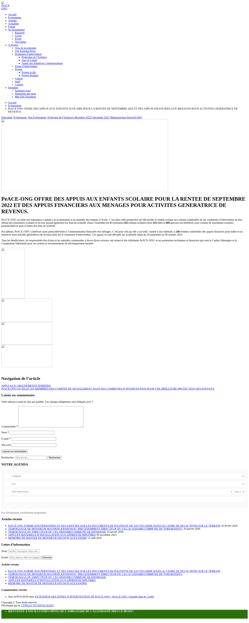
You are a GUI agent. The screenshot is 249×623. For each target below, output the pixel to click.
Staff (17, 81)
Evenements (14, 17)
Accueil (12, 14)
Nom (5, 432)
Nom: (4, 551)
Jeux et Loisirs (29, 60)
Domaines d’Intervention (28, 54)
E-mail (6, 438)
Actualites (13, 23)
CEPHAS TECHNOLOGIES (37, 605)
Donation (13, 87)
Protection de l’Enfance (34, 57)
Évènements (20, 117)
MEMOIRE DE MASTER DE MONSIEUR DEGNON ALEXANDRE (47, 537)
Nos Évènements (37, 117)
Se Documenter (16, 29)
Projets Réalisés (30, 75)
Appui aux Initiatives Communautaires (42, 63)
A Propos (13, 45)
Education (6, 117)
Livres (18, 35)
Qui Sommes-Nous (25, 51)
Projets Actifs (29, 72)
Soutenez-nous (23, 90)
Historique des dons (25, 93)
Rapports (20, 32)
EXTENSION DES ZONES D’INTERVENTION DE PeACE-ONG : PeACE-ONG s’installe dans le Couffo (94, 596)
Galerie (19, 78)
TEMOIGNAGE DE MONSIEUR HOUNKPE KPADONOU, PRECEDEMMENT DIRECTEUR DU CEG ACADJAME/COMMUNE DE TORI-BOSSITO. (95, 528)
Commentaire (9, 426)
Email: (5, 557)
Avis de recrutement (25, 48)
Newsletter (20, 41)
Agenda (12, 20)
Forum (11, 26)
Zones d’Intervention (26, 66)
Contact (19, 84)
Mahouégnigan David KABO (126, 117)
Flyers (18, 38)
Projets (18, 69)
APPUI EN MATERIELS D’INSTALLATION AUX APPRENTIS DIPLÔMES (52, 534)
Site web (6, 445)
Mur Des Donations (25, 96)
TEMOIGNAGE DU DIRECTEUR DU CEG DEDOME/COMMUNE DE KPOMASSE (57, 531)
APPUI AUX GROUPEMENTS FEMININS (26, 385)
